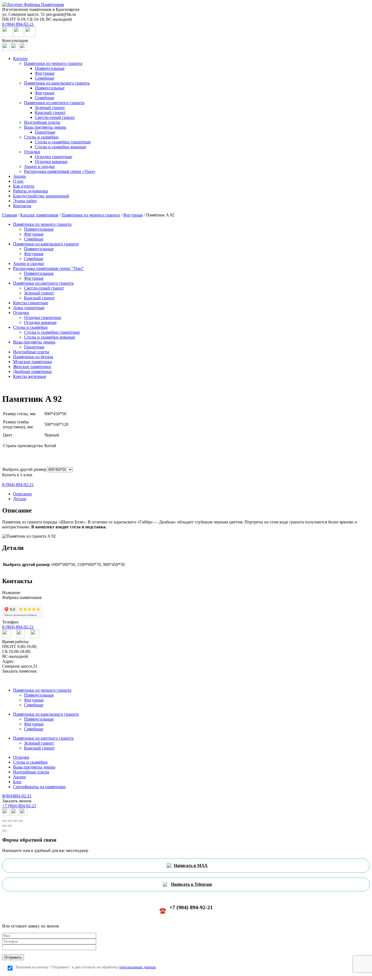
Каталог (20, 58)
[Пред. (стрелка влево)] (4, 826)
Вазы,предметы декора (45, 127)
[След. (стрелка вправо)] (10, 826)
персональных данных (137, 967)
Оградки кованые (51, 161)
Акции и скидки (39, 166)
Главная (9, 215)
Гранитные (45, 132)
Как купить (23, 186)
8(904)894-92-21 (17, 796)
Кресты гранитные (30, 302)
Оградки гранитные (53, 156)
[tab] (191, 494)
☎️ (186, 909)
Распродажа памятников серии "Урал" (48, 268)
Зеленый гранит (50, 107)
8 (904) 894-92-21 (18, 627)
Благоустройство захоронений (41, 196)
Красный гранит (50, 112)
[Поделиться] (10, 821)
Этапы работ (25, 200)
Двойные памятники (32, 371)
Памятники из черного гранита (53, 63)
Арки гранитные (28, 307)
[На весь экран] (15, 821)
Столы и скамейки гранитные (63, 142)
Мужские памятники (32, 361)
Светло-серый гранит (55, 117)
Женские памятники (32, 366)
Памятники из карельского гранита (57, 83)
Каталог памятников (39, 215)
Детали (19, 498)
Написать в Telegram (191, 884)
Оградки (32, 151)
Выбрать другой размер (24, 469)
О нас (18, 181)
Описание (22, 494)
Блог (17, 781)
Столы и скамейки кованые (60, 146)
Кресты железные (29, 376)
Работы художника (30, 191)
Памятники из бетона (33, 356)
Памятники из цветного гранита (54, 102)
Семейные (44, 78)
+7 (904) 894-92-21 (19, 805)
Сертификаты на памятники (39, 786)
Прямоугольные (50, 68)
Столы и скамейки (41, 137)
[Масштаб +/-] (21, 821)
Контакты (22, 205)
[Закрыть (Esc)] (4, 821)
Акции (19, 176)
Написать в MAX (191, 865)
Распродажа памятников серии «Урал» (60, 171)
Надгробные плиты (42, 122)
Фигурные (44, 73)
